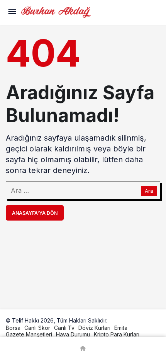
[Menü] (12, 12)
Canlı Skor (37, 327)
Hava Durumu (73, 334)
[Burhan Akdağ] (56, 11)
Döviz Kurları (94, 327)
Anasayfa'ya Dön (35, 213)
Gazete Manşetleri (29, 334)
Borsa (13, 327)
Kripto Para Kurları (116, 334)
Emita (120, 327)
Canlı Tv (64, 327)
